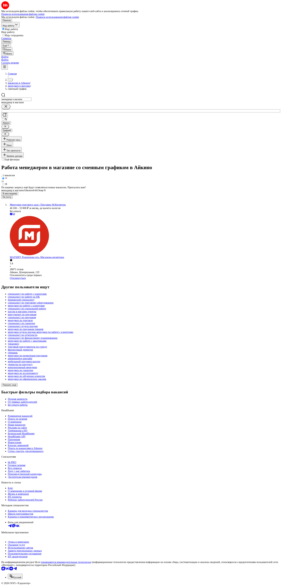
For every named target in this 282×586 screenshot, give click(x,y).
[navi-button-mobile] (4, 67)
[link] (6, 49)
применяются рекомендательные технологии (66, 562)
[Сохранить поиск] (4, 115)
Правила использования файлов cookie (57, 17)
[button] (4, 56)
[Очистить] (5, 106)
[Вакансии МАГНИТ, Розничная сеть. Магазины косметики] (144, 236)
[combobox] (16, 99)
